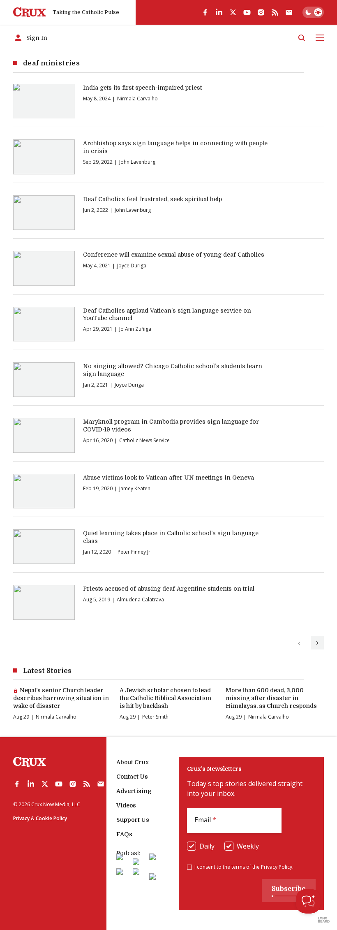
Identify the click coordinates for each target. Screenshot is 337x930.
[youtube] (247, 12)
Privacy (21, 818)
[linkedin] (219, 12)
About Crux (132, 762)
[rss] (275, 12)
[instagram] (261, 12)
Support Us (132, 819)
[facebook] (205, 12)
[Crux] (29, 12)
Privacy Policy (276, 866)
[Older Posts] (317, 642)
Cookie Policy (51, 818)
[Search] (302, 38)
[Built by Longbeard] (323, 919)
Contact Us (132, 776)
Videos (126, 805)
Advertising (133, 791)
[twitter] (233, 12)
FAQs (124, 834)
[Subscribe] (289, 12)
